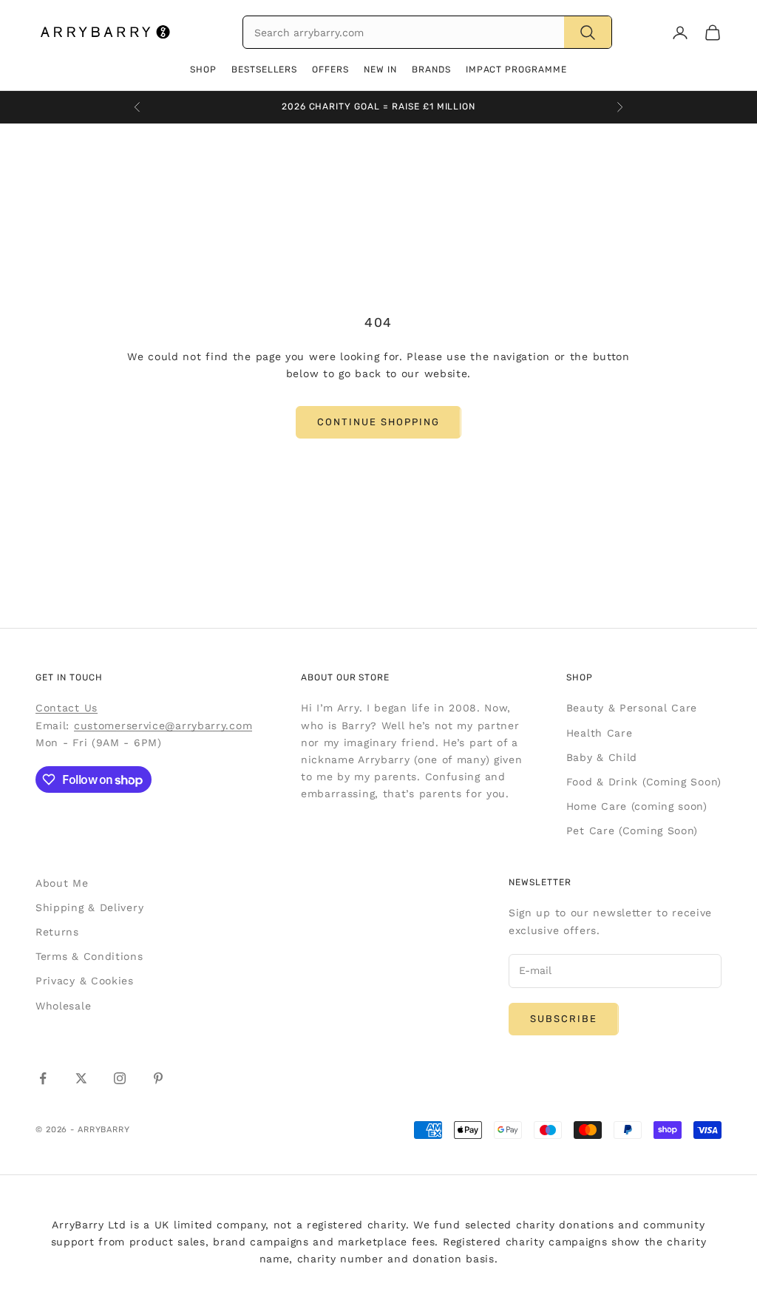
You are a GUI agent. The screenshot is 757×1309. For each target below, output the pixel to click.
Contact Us (66, 708)
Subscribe (563, 1018)
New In (380, 69)
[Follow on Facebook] (42, 1078)
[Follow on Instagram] (119, 1078)
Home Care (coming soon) (636, 806)
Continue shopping (378, 421)
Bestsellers (264, 69)
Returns (57, 932)
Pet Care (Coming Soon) (632, 830)
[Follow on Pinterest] (158, 1078)
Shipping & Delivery (89, 907)
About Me (62, 883)
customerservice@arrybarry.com (163, 725)
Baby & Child (601, 757)
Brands (431, 69)
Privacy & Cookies (84, 981)
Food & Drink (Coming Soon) (644, 782)
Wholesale (63, 1006)
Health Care (599, 733)
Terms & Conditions (89, 956)
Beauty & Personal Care (631, 708)
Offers (330, 69)
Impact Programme (516, 69)
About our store (345, 677)
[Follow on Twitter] (81, 1078)
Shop (203, 69)
